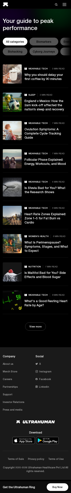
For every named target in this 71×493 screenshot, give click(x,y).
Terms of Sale (16, 458)
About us (8, 363)
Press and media (12, 409)
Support (7, 394)
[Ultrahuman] (6, 4)
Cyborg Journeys (44, 51)
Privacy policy (36, 458)
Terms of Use (56, 458)
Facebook (45, 379)
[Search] (56, 4)
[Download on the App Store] (23, 440)
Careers (7, 379)
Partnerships (10, 386)
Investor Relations (13, 402)
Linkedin (44, 386)
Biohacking (15, 51)
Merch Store (10, 371)
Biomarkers (43, 41)
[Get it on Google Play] (47, 440)
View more (35, 326)
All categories (15, 41)
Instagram (45, 371)
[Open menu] (64, 4)
